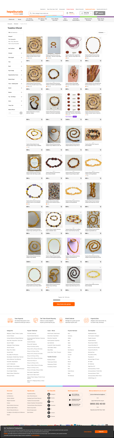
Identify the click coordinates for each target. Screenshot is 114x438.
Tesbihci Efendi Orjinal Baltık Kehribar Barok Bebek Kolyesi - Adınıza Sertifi (53, 201)
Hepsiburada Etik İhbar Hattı (97, 410)
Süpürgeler (9, 345)
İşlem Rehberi (30, 412)
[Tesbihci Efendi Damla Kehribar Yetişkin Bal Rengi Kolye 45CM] (93, 191)
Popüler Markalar (92, 340)
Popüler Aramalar (92, 338)
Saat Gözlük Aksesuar (19, 368)
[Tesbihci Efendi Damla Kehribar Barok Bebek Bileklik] (54, 163)
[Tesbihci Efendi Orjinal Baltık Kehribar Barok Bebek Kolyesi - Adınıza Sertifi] (54, 191)
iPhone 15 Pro (30, 358)
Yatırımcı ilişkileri (10, 398)
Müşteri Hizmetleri (80, 9)
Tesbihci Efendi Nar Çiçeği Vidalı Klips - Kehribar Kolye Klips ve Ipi (73, 55)
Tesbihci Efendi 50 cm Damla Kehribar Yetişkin (32, 112)
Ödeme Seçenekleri (31, 407)
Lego (69, 359)
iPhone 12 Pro (35, 363)
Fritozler (12, 347)
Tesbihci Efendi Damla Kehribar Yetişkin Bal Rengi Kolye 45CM (92, 201)
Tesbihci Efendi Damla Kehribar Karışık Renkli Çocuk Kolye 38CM (33, 285)
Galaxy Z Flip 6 (30, 377)
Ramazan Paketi (10, 375)
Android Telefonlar (31, 341)
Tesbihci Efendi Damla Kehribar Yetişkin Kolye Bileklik (33, 256)
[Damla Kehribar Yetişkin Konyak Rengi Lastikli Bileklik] (73, 163)
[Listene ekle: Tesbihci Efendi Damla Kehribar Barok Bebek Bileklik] (61, 156)
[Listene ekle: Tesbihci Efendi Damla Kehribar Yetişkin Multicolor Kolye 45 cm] (81, 127)
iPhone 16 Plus (35, 346)
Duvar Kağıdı (10, 371)
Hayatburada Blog (31, 393)
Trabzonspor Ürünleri (52, 362)
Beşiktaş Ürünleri (51, 359)
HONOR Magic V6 (92, 378)
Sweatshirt (49, 345)
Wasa (69, 373)
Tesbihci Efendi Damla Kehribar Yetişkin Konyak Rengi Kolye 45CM (93, 256)
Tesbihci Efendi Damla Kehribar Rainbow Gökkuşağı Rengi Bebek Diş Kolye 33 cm (53, 256)
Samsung (70, 335)
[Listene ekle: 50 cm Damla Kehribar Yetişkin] (41, 95)
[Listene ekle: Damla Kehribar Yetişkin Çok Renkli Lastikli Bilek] (61, 95)
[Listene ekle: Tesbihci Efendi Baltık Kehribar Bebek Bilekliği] (100, 267)
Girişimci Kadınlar (70, 9)
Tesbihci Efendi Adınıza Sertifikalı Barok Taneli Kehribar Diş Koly (73, 230)
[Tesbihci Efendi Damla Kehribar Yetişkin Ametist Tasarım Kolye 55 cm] (93, 102)
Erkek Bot (49, 338)
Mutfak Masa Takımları (18, 357)
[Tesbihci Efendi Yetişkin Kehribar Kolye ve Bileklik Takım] (54, 219)
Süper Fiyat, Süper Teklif (52, 9)
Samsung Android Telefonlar (33, 338)
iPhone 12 (29, 363)
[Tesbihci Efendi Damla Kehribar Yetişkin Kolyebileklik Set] (93, 219)
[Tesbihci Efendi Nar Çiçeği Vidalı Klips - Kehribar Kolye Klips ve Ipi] (73, 45)
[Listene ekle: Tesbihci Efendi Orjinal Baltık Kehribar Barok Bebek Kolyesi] (81, 66)
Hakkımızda (9, 393)
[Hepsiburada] (15, 11)
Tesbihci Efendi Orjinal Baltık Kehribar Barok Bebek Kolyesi (72, 84)
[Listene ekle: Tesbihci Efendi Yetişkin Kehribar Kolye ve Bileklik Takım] (61, 212)
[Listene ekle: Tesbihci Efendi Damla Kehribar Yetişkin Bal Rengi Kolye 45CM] (100, 184)
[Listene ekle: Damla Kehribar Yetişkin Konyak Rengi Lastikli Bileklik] (81, 156)
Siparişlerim (42, 9)
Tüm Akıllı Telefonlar (31, 333)
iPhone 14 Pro (30, 353)
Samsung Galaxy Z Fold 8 (93, 368)
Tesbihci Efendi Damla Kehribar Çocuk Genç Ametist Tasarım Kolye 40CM (34, 84)
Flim (11, 350)
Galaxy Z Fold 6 (38, 377)
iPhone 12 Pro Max (38, 365)
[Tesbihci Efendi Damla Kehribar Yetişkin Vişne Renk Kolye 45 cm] (73, 274)
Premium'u (16, 14)
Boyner (69, 361)
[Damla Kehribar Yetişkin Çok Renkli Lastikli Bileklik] (54, 73)
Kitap (8, 350)
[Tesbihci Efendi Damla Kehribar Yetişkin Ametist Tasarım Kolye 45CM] (34, 45)
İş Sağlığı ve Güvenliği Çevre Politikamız (16, 412)
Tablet (13, 333)
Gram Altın (9, 340)
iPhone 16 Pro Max (38, 348)
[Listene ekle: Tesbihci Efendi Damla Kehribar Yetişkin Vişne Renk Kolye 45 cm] (81, 267)
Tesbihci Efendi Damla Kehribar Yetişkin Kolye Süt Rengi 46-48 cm (34, 230)
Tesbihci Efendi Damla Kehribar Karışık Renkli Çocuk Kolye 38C (92, 55)
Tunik (55, 352)
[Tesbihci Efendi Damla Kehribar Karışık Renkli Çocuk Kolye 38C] (93, 45)
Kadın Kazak (57, 333)
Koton (69, 364)
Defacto (69, 352)
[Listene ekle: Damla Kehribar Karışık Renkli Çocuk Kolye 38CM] (41, 267)
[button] (34, 60)
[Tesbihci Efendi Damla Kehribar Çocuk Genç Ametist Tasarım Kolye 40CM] (34, 73)
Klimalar (12, 335)
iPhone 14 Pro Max (38, 353)
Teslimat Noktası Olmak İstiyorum (34, 405)
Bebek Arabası (10, 373)
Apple (69, 342)
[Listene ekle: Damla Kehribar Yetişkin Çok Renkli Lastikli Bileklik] (61, 66)
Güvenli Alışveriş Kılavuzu (12, 410)
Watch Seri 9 (36, 374)
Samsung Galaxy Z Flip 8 (93, 373)
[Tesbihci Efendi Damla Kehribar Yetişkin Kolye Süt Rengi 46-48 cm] (34, 219)
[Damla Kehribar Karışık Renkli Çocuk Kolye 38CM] (34, 274)
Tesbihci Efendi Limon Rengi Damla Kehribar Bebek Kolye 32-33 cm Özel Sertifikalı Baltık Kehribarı (93, 84)
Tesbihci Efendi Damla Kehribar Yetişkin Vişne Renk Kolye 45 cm (73, 285)
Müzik (14, 350)
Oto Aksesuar (15, 354)
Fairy (69, 366)
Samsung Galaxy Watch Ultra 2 (95, 375)
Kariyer (8, 403)
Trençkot (59, 352)
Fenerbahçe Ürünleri (51, 366)
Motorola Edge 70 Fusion (93, 359)
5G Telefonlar (91, 364)
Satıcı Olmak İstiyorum (32, 396)
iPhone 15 (29, 356)
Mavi (69, 368)
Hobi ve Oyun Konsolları (13, 43)
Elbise (55, 347)
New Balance (71, 350)
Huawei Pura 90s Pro (92, 350)
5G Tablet (90, 361)
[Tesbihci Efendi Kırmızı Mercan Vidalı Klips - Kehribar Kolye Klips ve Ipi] (54, 45)
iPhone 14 (29, 351)
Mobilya (15, 371)
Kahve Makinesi (10, 359)
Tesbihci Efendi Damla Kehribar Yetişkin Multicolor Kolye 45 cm (73, 145)
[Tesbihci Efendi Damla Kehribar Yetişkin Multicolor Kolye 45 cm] (73, 134)
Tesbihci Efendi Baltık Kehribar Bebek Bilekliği (92, 285)
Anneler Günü (10, 352)
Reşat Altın (14, 340)
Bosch (69, 347)
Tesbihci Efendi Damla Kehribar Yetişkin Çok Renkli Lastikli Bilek (53, 112)
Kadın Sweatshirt (57, 345)
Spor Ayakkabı (50, 342)
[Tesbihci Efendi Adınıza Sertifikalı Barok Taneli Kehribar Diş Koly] (73, 219)
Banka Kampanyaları (31, 410)
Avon (69, 333)
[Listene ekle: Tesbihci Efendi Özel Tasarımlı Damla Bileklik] (100, 127)
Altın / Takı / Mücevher (13, 41)
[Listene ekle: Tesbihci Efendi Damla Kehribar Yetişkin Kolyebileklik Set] (100, 212)
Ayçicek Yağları (10, 342)
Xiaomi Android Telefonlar (33, 335)
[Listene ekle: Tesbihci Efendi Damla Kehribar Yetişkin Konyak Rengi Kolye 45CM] (100, 239)
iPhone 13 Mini (39, 370)
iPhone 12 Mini (30, 365)
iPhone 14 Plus (35, 351)
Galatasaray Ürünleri (52, 364)
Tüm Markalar (71, 375)
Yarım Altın (20, 340)
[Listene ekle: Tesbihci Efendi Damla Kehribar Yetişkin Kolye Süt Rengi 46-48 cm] (41, 212)
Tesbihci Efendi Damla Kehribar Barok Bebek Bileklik (53, 173)
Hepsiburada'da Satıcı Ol (102, 9)
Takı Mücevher (10, 368)
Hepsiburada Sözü (92, 333)
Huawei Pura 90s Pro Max (94, 347)
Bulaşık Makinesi (19, 338)
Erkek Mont (50, 335)
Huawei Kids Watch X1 (93, 345)
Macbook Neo (91, 352)
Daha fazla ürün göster (64, 304)
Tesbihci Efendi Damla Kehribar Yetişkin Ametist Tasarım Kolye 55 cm (92, 112)
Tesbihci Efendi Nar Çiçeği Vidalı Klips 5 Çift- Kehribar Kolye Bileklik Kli (73, 112)
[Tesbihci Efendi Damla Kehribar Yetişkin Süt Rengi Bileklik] (93, 163)
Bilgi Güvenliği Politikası (12, 407)
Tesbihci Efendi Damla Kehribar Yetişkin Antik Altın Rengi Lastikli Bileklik (33, 173)
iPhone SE (29, 360)
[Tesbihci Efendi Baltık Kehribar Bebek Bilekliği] (93, 274)
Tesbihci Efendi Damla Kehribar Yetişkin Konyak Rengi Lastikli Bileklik (73, 173)
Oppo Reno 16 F (91, 366)
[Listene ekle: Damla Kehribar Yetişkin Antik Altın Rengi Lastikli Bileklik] (41, 156)
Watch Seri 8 (30, 374)
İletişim (8, 414)
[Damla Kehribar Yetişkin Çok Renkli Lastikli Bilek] (54, 102)
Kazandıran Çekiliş (92, 354)
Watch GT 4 (29, 380)
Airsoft (8, 347)
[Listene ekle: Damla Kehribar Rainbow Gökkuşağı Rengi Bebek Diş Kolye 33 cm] (61, 239)
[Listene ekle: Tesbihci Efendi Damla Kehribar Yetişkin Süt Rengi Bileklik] (100, 156)
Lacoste (69, 354)
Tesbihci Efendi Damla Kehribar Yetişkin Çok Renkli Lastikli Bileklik (53, 84)
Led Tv (8, 364)
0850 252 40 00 (97, 404)
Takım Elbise (50, 347)
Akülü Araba (9, 366)
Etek (52, 352)
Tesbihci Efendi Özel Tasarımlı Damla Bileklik (92, 145)
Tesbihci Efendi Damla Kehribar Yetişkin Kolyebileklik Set (92, 230)
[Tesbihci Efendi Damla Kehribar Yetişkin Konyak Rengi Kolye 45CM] (93, 246)
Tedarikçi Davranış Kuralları (33, 400)
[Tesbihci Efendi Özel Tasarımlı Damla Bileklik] (93, 134)
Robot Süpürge (16, 345)
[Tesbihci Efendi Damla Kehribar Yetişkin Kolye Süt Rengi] (54, 274)
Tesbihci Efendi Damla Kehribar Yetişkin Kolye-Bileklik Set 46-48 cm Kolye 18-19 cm (53, 145)
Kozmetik (9, 361)
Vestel (69, 345)
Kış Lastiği (9, 354)
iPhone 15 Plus (35, 356)
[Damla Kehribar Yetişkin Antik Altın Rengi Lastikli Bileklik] (34, 163)
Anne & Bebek (16, 366)
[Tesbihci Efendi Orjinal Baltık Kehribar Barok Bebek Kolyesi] (73, 73)
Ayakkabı (57, 340)
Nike (69, 340)
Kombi (8, 335)
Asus (69, 357)
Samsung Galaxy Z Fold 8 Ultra (95, 371)
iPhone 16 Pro (30, 348)
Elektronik (13, 364)
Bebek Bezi (16, 373)
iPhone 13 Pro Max (31, 370)
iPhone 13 (29, 367)
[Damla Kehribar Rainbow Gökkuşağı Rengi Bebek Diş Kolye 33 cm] (54, 246)
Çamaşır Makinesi (11, 338)
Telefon (17, 333)
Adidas (69, 338)
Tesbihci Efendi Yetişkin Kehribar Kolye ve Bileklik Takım (53, 230)
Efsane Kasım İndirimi (92, 342)
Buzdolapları (9, 357)
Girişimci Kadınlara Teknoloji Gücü (34, 403)
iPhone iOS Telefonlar (32, 344)
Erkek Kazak (50, 333)
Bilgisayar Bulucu (37, 380)
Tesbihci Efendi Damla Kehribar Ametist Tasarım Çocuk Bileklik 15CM (33, 201)
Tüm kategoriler (12, 39)
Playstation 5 (91, 357)
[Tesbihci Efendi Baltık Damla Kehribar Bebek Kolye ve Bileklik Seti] (34, 134)
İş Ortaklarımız (10, 396)
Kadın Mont (56, 335)
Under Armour (71, 371)
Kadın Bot (55, 338)
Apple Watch (36, 372)
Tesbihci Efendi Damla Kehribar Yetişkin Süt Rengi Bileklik (92, 173)
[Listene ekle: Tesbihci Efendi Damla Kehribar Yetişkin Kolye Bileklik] (41, 239)
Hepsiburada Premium (90, 9)
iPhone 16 (29, 346)
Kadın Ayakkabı (50, 340)
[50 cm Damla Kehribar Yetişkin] (34, 102)
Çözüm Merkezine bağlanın (97, 394)
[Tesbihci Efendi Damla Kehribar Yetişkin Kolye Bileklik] (34, 246)
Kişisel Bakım (15, 361)
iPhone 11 (35, 360)
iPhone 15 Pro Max (38, 358)
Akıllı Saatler (30, 372)
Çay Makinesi (18, 359)
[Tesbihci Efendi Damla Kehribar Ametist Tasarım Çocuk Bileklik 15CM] (34, 191)
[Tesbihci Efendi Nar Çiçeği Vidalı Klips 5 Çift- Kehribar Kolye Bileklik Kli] (73, 102)
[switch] (20, 48)
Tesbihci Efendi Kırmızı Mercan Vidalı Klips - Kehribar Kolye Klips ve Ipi (54, 55)
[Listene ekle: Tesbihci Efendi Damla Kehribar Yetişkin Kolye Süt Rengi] (61, 267)
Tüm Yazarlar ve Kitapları (93, 335)
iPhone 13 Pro (35, 367)
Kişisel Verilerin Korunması (12, 405)
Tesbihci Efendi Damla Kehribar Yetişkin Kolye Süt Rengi (53, 285)
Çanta (48, 352)
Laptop (21, 333)
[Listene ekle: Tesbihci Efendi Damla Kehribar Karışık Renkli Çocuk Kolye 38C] (100, 38)
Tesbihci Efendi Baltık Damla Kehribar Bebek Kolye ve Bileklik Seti (33, 145)
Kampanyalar (62, 9)
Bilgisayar (9, 333)
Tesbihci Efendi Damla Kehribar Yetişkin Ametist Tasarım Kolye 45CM (33, 55)
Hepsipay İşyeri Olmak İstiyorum (34, 398)
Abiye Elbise (50, 350)
